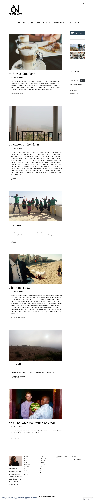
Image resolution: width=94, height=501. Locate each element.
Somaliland (58, 22)
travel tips (26, 474)
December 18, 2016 (14, 178)
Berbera (26, 456)
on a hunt (15, 225)
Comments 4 (21, 178)
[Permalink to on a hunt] (35, 221)
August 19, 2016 (14, 241)
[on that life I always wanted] (74, 47)
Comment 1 (22, 93)
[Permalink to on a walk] (35, 360)
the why (66, 3)
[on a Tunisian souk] (81, 47)
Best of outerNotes (75, 3)
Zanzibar (26, 468)
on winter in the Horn (24, 144)
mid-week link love (22, 73)
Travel (17, 22)
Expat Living (13, 179)
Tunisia (42, 472)
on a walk (15, 364)
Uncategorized (18, 95)
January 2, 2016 (14, 376)
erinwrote (20, 77)
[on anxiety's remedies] (74, 56)
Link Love (13, 95)
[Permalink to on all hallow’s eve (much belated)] (35, 418)
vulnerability (27, 466)
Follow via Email (75, 71)
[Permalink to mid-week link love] (35, 69)
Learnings (28, 22)
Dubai (77, 22)
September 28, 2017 (15, 93)
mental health (28, 472)
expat (25, 462)
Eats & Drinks (43, 22)
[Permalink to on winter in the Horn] (35, 140)
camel (25, 458)
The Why (17, 484)
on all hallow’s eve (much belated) (32, 423)
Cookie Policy (26, 498)
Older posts (13, 446)
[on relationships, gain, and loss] (81, 56)
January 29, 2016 (14, 317)
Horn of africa (27, 464)
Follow (82, 80)
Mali (69, 22)
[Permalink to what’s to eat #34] (35, 283)
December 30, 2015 (14, 436)
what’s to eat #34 (20, 287)
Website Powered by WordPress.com (46, 496)
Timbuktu (26, 470)
